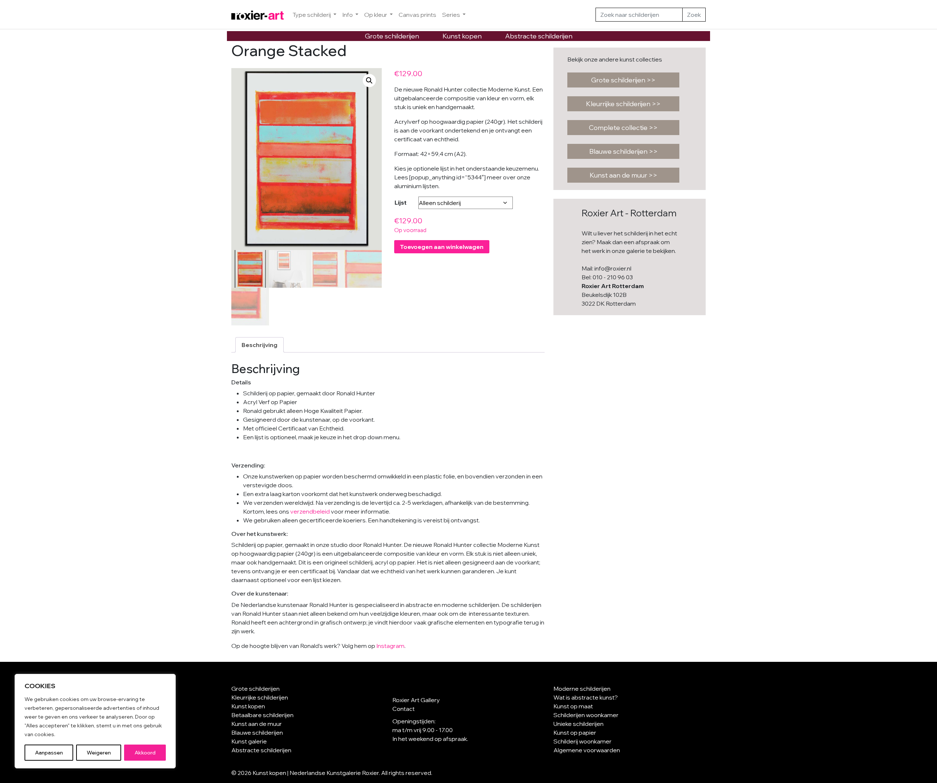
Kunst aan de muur (256, 723)
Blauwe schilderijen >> (623, 151)
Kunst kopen (462, 36)
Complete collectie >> (623, 127)
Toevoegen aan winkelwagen (442, 246)
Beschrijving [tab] (259, 344)
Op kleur (376, 14)
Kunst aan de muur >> (623, 175)
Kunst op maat (573, 706)
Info (348, 14)
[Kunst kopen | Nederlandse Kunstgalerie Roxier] (257, 14)
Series (451, 14)
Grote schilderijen (392, 36)
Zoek (694, 14)
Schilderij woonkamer (582, 741)
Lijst (401, 202)
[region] (95, 721)
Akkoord (145, 752)
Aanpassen (49, 752)
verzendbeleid (310, 511)
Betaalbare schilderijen (262, 715)
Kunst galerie (249, 741)
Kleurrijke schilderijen (259, 697)
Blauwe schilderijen (257, 732)
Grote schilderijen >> (623, 80)
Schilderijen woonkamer (586, 715)
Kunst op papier (574, 732)
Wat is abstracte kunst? (585, 697)
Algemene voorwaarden (586, 750)
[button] (369, 80)
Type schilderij (312, 14)
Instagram (390, 645)
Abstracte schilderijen (538, 36)
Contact (403, 708)
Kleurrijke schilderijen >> (623, 104)
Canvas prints (417, 14)
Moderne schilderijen (582, 688)
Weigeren (99, 752)
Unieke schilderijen (578, 723)
